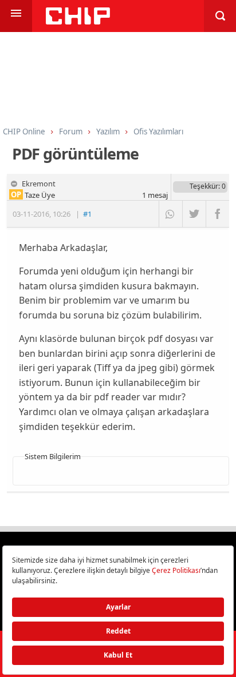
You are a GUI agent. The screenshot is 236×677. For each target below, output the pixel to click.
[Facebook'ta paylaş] (217, 214)
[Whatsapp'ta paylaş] (170, 214)
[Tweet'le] (194, 214)
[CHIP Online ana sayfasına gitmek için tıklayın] (78, 21)
